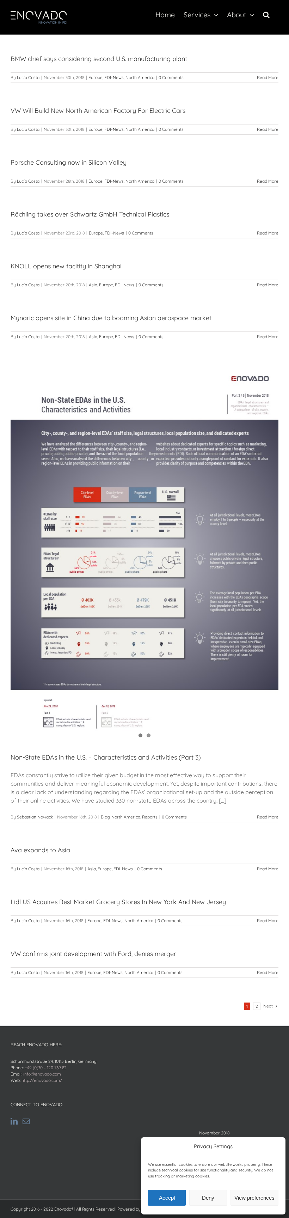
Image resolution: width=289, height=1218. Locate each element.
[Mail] (26, 1121)
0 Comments (171, 77)
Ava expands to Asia (40, 850)
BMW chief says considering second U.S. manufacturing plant (99, 59)
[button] (266, 15)
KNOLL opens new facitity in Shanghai (66, 266)
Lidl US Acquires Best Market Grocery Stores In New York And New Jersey (118, 902)
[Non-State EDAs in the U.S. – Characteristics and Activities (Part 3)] (144, 553)
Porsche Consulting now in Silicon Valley (69, 162)
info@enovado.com (42, 1074)
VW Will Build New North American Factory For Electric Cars (98, 110)
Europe (95, 77)
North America (139, 77)
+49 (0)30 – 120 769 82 (46, 1067)
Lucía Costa (28, 77)
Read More (267, 77)
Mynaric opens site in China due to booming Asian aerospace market (111, 318)
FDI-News (114, 77)
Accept (167, 1198)
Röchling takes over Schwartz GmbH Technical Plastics (90, 214)
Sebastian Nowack (35, 817)
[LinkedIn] (14, 1121)
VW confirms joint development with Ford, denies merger (93, 954)
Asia (93, 284)
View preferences (254, 1198)
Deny (208, 1198)
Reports (150, 817)
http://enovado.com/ (41, 1080)
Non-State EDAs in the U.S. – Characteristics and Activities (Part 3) (106, 757)
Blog (105, 817)
